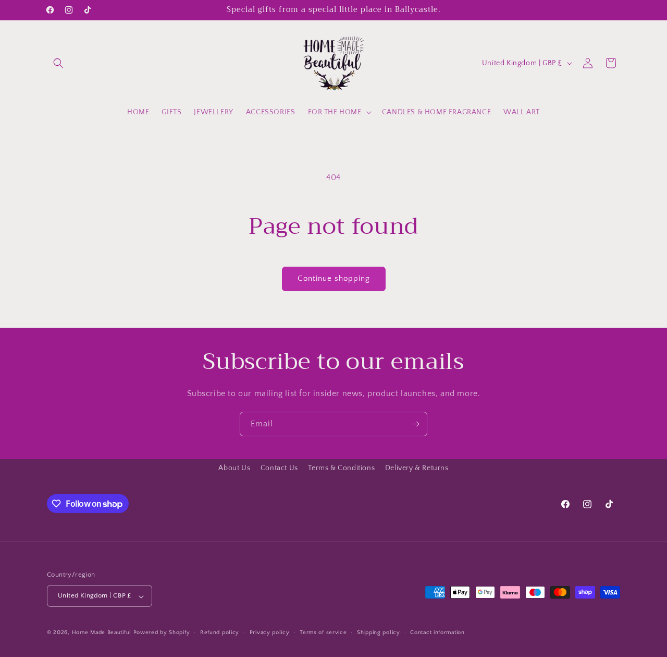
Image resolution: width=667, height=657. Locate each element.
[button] (58, 63)
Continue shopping (334, 278)
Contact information (437, 632)
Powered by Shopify (161, 633)
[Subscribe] (415, 424)
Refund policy (219, 632)
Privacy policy (270, 632)
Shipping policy (378, 632)
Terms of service (323, 632)
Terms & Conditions (341, 468)
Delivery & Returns (417, 468)
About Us (234, 468)
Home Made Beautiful (101, 633)
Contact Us (279, 468)
